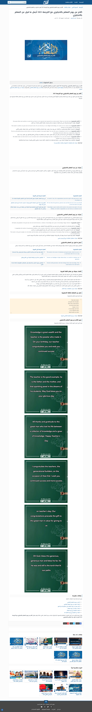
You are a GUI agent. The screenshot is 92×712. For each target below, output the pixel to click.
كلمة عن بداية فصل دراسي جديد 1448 (32, 680)
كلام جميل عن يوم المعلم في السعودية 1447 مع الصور (31, 648)
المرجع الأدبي (75, 7)
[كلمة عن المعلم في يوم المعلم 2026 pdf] (60, 641)
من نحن (58, 709)
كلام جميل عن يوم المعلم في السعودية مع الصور (69, 606)
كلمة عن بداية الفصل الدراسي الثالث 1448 (17, 680)
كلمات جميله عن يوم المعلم (74, 608)
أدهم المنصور (73, 18)
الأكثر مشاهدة (69, 2)
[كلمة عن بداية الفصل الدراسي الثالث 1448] (16, 674)
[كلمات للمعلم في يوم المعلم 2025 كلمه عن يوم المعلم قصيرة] (16, 641)
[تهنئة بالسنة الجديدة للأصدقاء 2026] (46, 674)
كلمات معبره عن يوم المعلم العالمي (72, 604)
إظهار (41, 83)
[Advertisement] (46, 29)
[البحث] (9, 2)
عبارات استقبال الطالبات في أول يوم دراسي (67, 238)
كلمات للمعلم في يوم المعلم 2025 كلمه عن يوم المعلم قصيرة (16, 648)
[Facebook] (51, 707)
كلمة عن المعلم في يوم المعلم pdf (72, 612)
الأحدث (76, 2)
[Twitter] (48, 707)
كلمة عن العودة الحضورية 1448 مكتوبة (75, 693)
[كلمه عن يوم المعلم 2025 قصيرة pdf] (60, 655)
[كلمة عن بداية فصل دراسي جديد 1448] (31, 674)
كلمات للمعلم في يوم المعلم (73, 610)
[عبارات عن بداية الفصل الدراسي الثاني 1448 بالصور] (46, 688)
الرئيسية (81, 2)
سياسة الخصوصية (46, 709)
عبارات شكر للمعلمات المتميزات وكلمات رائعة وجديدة (65, 143)
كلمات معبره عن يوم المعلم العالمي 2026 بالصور (76, 648)
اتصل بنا (53, 709)
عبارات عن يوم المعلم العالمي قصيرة (69, 316)
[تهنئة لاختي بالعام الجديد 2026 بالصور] (60, 674)
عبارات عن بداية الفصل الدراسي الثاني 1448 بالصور (47, 694)
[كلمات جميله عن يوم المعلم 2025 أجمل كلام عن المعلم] (75, 655)
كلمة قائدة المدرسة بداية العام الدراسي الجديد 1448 (61, 694)
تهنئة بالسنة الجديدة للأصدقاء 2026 (47, 680)
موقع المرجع (60, 88)
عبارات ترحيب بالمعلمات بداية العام (69, 289)
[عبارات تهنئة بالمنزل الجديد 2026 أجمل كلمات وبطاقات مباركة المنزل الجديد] (75, 674)
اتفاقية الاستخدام (36, 709)
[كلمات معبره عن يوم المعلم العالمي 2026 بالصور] (75, 641)
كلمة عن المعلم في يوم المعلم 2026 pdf (61, 647)
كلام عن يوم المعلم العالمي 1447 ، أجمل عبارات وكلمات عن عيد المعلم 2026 (47, 649)
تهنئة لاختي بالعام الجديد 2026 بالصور (61, 680)
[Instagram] (45, 707)
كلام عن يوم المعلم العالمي (35, 88)
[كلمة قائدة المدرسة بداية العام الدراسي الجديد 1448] (60, 688)
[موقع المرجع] (46, 2)
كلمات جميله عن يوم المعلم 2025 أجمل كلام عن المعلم (75, 661)
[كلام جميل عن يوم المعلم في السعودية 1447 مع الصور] (31, 641)
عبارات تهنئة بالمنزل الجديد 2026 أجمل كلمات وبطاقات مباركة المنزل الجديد (76, 682)
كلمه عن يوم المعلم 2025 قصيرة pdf (61, 660)
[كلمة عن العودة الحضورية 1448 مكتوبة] (75, 688)
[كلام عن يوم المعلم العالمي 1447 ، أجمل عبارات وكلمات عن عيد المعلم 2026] (46, 641)
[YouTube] (41, 707)
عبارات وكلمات (67, 7)
